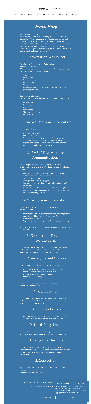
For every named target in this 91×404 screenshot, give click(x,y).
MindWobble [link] (26, 14)
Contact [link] (75, 14)
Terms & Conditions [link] (53, 387)
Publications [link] (49, 14)
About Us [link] (63, 14)
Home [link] (15, 14)
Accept (71, 397)
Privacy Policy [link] (35, 387)
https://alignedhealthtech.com (37, 49)
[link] (46, 9)
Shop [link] (38, 14)
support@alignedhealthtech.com (32, 285)
